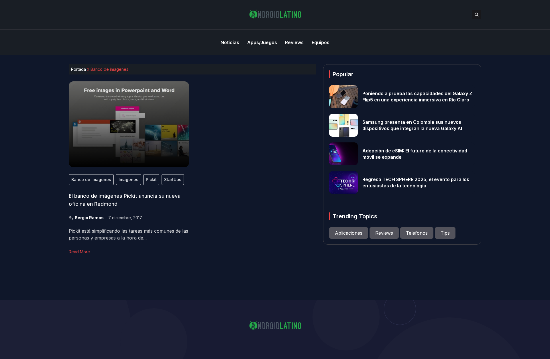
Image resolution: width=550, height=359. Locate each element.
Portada (78, 69)
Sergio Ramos (89, 217)
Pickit (151, 179)
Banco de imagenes (91, 179)
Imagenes (128, 179)
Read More (79, 251)
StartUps (172, 179)
